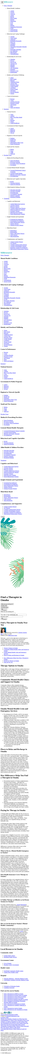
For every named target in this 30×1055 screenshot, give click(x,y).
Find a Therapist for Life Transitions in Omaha (15, 1009)
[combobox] (8, 613)
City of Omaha (7, 963)
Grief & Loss (13, 63)
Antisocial (12, 39)
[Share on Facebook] (5, 1013)
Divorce (12, 60)
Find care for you (8, 662)
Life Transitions (14, 68)
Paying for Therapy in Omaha (11, 661)
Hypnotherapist (14, 192)
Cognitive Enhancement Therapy (18, 244)
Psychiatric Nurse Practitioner (17, 163)
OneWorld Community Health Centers (13, 971)
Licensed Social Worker (16, 173)
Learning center (5, 1017)
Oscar (11, 151)
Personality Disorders (15, 49)
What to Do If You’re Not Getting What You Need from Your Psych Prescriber (14, 1024)
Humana (12, 120)
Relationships (13, 72)
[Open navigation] (2, 2)
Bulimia (12, 19)
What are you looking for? (7, 611)
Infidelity (12, 66)
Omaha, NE (4, 605)
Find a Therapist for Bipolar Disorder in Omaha (16, 999)
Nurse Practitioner (14, 160)
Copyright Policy (5, 1029)
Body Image (13, 79)
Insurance (6, 109)
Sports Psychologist (15, 184)
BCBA (12, 181)
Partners (7, 1014)
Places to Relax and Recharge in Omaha (14, 655)
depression (23, 904)
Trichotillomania (14, 54)
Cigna (11, 118)
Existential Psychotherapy (16, 219)
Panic (11, 24)
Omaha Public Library (9, 955)
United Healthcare (14, 123)
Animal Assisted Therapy (16, 242)
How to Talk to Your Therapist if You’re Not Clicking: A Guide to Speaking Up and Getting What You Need (15, 1022)
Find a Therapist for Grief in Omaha (13, 1008)
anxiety (18, 904)
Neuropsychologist (15, 183)
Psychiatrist (13, 165)
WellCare (12, 153)
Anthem (12, 116)
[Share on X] (7, 1013)
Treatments (6, 198)
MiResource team (12, 635)
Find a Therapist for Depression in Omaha (14, 1004)
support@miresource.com (12, 1016)
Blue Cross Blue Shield (16, 117)
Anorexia (12, 14)
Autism (12, 15)
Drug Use (12, 42)
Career (12, 100)
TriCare (12, 133)
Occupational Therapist (16, 194)
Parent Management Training (17, 214)
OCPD (12, 48)
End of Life (13, 62)
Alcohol (12, 36)
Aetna (11, 114)
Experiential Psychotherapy (17, 221)
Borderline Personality (16, 41)
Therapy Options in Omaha (11, 648)
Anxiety (12, 12)
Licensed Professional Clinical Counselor (14, 431)
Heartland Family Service (10, 957)
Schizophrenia (13, 29)
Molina (12, 149)
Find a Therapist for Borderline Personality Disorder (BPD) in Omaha (14, 1001)
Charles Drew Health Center (11, 972)
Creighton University (9, 987)
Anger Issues (13, 38)
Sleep (11, 106)
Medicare (12, 131)
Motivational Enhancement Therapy (19, 249)
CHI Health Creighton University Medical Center (16, 980)
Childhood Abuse (14, 82)
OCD (11, 22)
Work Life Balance (15, 107)
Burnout (12, 99)
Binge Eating (13, 18)
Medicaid (12, 130)
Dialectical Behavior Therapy (17, 209)
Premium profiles (13, 1014)
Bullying (12, 80)
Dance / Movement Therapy (17, 233)
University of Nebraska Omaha (12, 986)
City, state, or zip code (6, 614)
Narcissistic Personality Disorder (18, 46)
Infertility (12, 65)
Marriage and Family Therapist (18, 174)
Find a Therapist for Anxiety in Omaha (13, 998)
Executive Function (15, 191)
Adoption (12, 59)
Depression (13, 21)
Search (4, 610)
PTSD (11, 28)
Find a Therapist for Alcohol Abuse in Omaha (15, 995)
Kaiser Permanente (15, 144)
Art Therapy (13, 243)
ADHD (12, 11)
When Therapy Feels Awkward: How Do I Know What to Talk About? (15, 1026)
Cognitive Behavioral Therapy (18, 208)
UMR (11, 152)
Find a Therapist (8, 5)
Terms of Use (20, 1029)
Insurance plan (4, 607)
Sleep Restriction (14, 236)
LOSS (21, 931)
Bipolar (12, 17)
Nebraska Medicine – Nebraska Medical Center (16, 978)
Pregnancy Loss (14, 71)
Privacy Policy (13, 1029)
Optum (12, 121)
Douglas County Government (11, 964)
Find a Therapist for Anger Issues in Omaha (15, 996)
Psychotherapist (14, 176)
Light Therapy (14, 235)
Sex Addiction (13, 51)
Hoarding (12, 45)
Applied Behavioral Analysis (17, 204)
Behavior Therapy (14, 207)
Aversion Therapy (14, 205)
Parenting (12, 69)
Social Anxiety (14, 31)
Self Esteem (13, 104)
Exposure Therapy (15, 211)
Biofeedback (13, 230)
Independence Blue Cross (16, 142)
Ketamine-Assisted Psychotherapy (19, 247)
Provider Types (8, 155)
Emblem (12, 138)
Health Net (13, 139)
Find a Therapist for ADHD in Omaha (13, 994)
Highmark (12, 141)
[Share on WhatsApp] (11, 1013)
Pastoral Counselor (15, 195)
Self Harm (12, 90)
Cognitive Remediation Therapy (18, 246)
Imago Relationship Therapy (17, 222)
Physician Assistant (15, 162)
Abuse (12, 77)
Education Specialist (15, 190)
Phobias (12, 25)
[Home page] (8, 2)
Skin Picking (13, 52)
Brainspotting (13, 232)
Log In (2, 516)
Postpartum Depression (16, 27)
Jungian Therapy (14, 223)
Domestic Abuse (14, 85)
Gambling (12, 44)
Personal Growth (14, 103)
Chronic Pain (13, 83)
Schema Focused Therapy (16, 225)
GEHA (12, 128)
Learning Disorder (15, 102)
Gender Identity (14, 86)
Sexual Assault (14, 89)
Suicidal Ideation (14, 92)
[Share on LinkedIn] (9, 1013)
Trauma (12, 93)
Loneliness (13, 87)
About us (3, 1014)
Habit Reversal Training (16, 212)
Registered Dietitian (15, 197)
